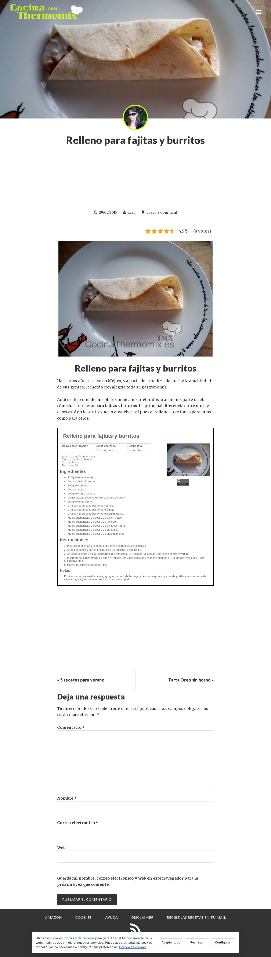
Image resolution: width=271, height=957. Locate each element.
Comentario (71, 727)
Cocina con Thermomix (46, 11)
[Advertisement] (135, 180)
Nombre (67, 798)
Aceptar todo (171, 942)
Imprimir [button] (183, 484)
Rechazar (197, 942)
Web (61, 847)
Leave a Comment (161, 212)
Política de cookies (132, 947)
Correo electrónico (77, 822)
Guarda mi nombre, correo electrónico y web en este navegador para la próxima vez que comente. (127, 881)
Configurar (223, 942)
